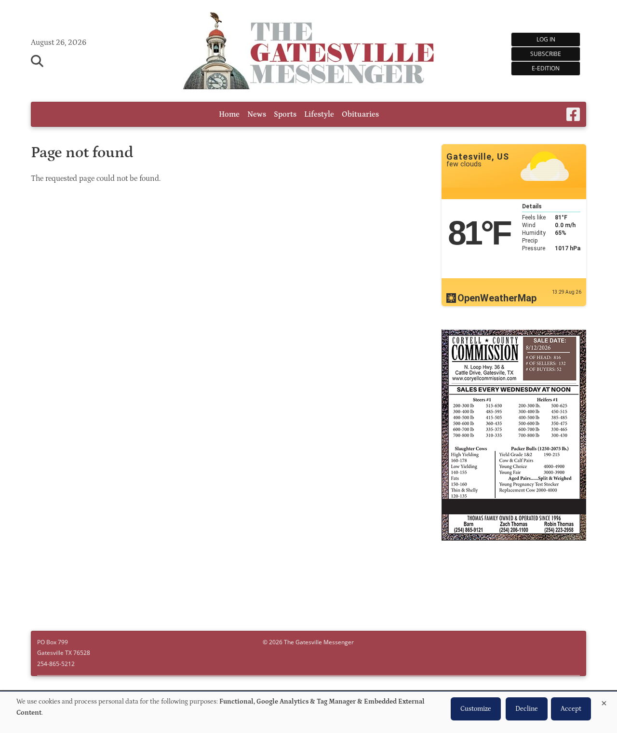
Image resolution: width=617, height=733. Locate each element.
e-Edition (546, 68)
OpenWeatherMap (497, 298)
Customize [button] (475, 709)
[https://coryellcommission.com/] (514, 436)
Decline (526, 709)
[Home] (308, 52)
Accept (571, 709)
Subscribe (545, 54)
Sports (285, 114)
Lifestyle (319, 114)
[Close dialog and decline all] (604, 701)
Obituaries (360, 114)
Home (229, 114)
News (256, 114)
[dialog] (308, 712)
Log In (546, 39)
